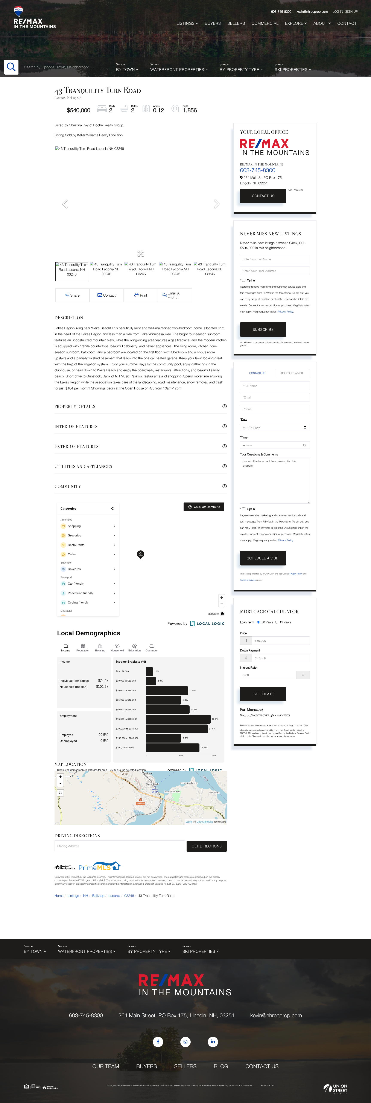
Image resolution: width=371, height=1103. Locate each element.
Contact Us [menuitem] (262, 1066)
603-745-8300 (281, 12)
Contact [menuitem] (347, 23)
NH (85, 896)
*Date (243, 419)
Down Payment (250, 650)
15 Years (285, 622)
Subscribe (263, 329)
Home (59, 896)
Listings (73, 896)
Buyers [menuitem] (213, 23)
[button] (11, 67)
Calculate (263, 694)
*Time (243, 437)
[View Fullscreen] (60, 793)
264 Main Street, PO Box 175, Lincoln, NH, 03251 (177, 1015)
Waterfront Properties (177, 69)
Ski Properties (291, 69)
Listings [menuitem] (185, 23)
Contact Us (263, 196)
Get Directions (207, 846)
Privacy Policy (285, 311)
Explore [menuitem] (294, 23)
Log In (338, 12)
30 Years (267, 622)
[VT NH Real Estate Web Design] (335, 1089)
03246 (129, 896)
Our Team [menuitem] (105, 1066)
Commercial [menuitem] (265, 23)
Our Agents (295, 190)
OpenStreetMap (205, 821)
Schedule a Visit (292, 373)
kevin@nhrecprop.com (312, 12)
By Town (125, 69)
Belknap (98, 896)
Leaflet (189, 821)
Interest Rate (248, 667)
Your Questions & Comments (259, 454)
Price (243, 633)
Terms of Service (247, 580)
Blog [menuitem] (221, 1066)
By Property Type (239, 69)
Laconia (114, 896)
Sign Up (351, 12)
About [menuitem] (320, 23)
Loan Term (247, 622)
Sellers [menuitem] (236, 23)
